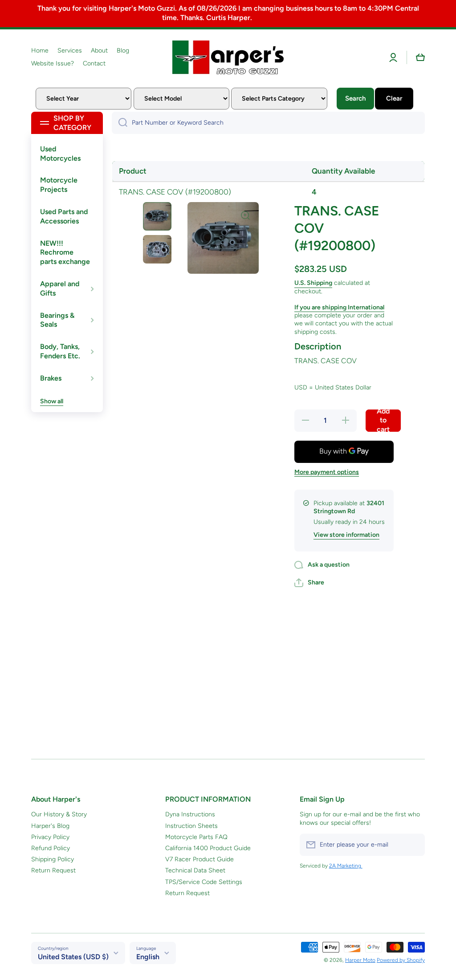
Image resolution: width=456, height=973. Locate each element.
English (147, 957)
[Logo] (228, 57)
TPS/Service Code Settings (203, 882)
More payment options (326, 472)
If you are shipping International (339, 307)
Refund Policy (50, 848)
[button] (420, 57)
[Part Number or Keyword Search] (119, 123)
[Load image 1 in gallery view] (157, 216)
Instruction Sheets (191, 826)
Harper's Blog (50, 826)
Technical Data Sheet (195, 870)
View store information (346, 535)
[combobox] (268, 123)
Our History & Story (59, 814)
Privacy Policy (50, 837)
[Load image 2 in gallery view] (157, 249)
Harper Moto (360, 960)
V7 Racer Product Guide (199, 859)
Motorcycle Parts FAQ (196, 837)
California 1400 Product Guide (208, 848)
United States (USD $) (73, 957)
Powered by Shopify (401, 960)
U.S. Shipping (313, 283)
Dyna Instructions (190, 814)
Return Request (53, 870)
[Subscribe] (414, 845)
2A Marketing (345, 866)
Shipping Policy (52, 859)
